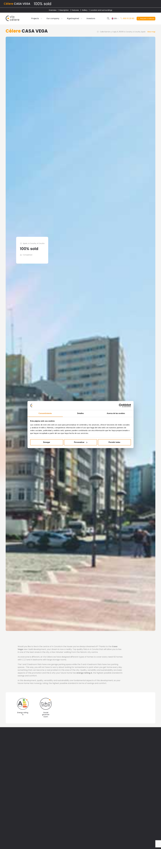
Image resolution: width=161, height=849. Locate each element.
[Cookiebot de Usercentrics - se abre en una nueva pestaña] (120, 405)
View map (151, 32)
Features (75, 10)
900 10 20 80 (128, 18)
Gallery (84, 10)
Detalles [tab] (80, 413)
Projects (35, 18)
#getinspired (73, 18)
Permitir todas (114, 442)
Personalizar (79, 442)
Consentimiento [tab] (45, 413)
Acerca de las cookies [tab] (116, 413)
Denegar (46, 442)
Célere (8, 4)
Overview (52, 10)
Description (64, 10)
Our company (52, 18)
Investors (91, 18)
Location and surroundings (101, 10)
